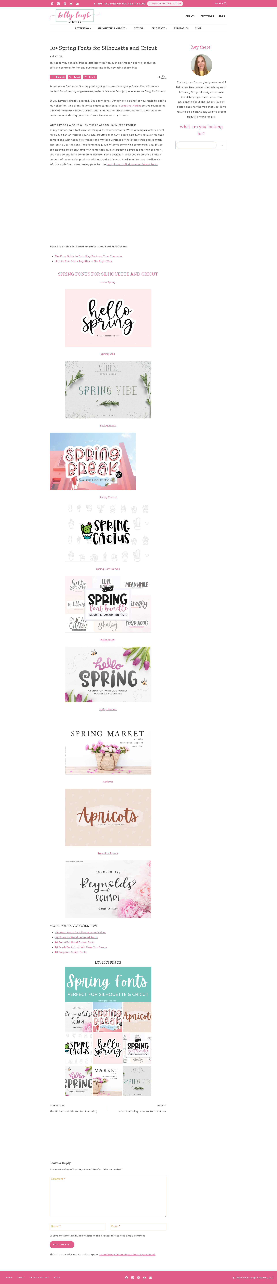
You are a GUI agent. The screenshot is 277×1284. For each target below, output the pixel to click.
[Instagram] (58, 3)
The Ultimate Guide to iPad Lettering (73, 1108)
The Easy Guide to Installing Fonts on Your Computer (88, 256)
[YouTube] (71, 3)
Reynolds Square (108, 853)
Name (56, 1226)
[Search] (222, 145)
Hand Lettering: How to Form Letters (142, 1108)
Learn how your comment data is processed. (127, 1254)
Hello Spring (107, 282)
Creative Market (131, 105)
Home (9, 1278)
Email (115, 1226)
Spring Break (108, 425)
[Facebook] (52, 3)
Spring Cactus (108, 497)
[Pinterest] (64, 3)
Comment (58, 1178)
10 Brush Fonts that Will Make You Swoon (81, 947)
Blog (57, 1278)
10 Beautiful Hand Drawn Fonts (74, 942)
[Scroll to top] (270, 1272)
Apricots (108, 781)
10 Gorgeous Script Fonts (71, 952)
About (21, 1278)
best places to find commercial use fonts (132, 164)
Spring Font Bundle (108, 568)
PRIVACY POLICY (39, 1278)
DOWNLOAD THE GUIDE (165, 3)
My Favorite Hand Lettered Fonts (76, 937)
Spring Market (108, 709)
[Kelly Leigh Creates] (75, 16)
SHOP (198, 28)
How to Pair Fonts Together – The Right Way (83, 261)
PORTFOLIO (207, 16)
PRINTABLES (181, 28)
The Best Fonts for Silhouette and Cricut (80, 932)
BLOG (222, 16)
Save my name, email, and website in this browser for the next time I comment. (99, 1235)
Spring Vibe (108, 353)
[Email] (77, 3)
